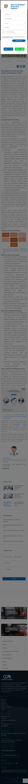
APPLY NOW (19, 40)
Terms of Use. (9, 38)
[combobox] (4, 32)
